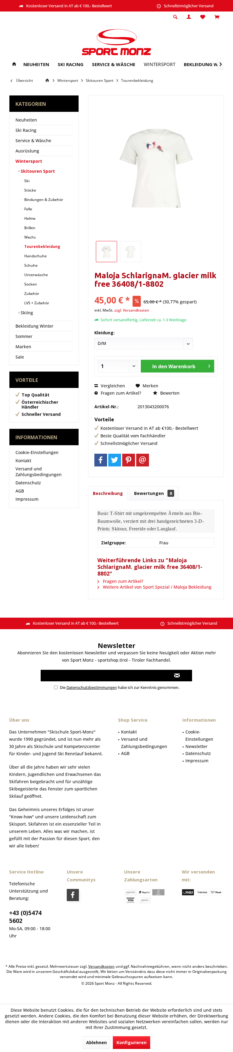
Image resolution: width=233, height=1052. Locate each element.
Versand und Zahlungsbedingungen (38, 471)
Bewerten (169, 393)
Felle (27, 209)
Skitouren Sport (37, 171)
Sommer (23, 336)
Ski (26, 180)
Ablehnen (96, 1042)
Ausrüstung (27, 151)
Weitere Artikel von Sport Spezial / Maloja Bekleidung (156, 587)
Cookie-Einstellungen (37, 452)
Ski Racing (25, 130)
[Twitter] (114, 460)
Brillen (29, 227)
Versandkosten (101, 966)
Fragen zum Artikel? (120, 393)
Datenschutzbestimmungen (91, 687)
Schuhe (30, 265)
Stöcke (29, 190)
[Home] (14, 64)
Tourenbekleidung (41, 246)
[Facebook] (100, 460)
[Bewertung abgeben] (156, 292)
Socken (30, 284)
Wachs (29, 237)
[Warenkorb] (216, 17)
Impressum (27, 499)
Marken (23, 346)
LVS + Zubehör (36, 303)
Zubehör (31, 293)
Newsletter (196, 746)
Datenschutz (28, 483)
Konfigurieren (131, 1042)
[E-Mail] (142, 460)
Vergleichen (112, 386)
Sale (19, 357)
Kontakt (23, 460)
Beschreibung (108, 493)
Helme (29, 218)
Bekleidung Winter (34, 326)
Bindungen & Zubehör (43, 199)
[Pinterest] (128, 460)
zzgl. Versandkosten (131, 310)
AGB (19, 491)
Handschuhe (35, 256)
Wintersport (28, 161)
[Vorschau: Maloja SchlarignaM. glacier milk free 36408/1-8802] (106, 251)
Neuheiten (26, 120)
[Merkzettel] (202, 17)
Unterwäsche (35, 274)
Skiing (26, 313)
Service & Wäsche (33, 140)
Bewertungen (153, 493)
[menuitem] (217, 17)
